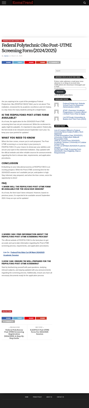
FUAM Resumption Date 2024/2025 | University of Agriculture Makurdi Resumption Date (68, 137)
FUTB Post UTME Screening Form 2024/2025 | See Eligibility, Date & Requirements (67, 151)
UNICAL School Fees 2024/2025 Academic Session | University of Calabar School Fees (70, 142)
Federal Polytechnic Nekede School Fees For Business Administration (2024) (74, 105)
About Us (49, 397)
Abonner (60, 92)
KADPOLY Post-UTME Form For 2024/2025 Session (39, 332)
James (6, 56)
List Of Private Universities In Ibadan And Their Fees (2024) (74, 118)
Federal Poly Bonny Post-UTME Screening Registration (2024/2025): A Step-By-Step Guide (14, 334)
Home (26, 397)
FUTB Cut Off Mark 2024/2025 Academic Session (70, 146)
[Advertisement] (44, 21)
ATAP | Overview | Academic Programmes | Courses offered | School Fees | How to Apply (74, 112)
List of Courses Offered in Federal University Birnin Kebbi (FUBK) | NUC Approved (68, 132)
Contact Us (60, 397)
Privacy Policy (37, 397)
